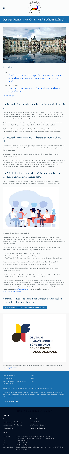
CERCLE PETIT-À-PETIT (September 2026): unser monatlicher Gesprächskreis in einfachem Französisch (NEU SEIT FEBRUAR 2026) (35, 78)
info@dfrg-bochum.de (22, 289)
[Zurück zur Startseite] (34, 8)
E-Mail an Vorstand (12, 401)
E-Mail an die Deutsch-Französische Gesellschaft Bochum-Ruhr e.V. (26, 307)
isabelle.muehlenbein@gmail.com (13, 291)
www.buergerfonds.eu (10, 368)
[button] (3, 8)
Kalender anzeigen (8, 96)
